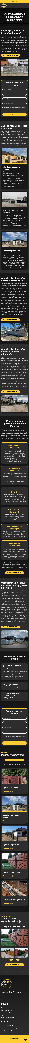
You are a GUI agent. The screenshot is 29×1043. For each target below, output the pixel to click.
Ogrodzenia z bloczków (6, 1004)
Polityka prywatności (14, 1035)
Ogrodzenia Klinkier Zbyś (16, 1031)
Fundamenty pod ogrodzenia (7, 1012)
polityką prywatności (17, 109)
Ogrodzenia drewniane (6, 1009)
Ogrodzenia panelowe (6, 1007)
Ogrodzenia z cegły (5, 1002)
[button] (26, 5)
